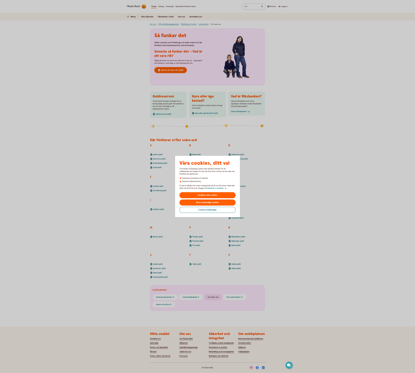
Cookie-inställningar (207, 209)
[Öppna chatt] (289, 365)
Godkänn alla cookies (207, 195)
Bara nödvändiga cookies (207, 202)
